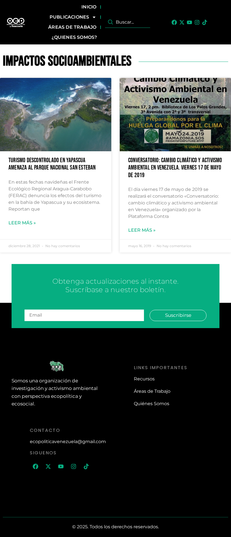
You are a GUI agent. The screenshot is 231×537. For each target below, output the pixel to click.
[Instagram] (197, 22)
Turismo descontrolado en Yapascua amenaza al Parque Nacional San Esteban (52, 164)
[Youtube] (189, 22)
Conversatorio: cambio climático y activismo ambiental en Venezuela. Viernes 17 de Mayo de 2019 (175, 168)
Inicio (88, 7)
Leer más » (22, 222)
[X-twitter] (182, 22)
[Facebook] (174, 22)
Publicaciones (69, 17)
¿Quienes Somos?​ (74, 37)
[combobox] (127, 22)
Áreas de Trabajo (72, 27)
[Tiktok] (204, 22)
